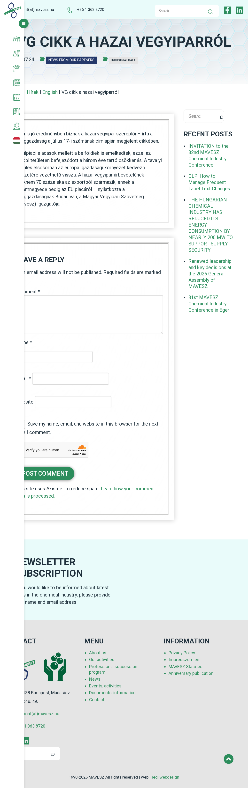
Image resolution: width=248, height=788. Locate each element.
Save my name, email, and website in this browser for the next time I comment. (87, 428)
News (95, 679)
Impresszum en (184, 659)
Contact (96, 699)
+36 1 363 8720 (90, 9)
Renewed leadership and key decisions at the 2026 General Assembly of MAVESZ (210, 273)
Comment (28, 292)
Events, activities (105, 685)
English (50, 92)
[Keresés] (218, 116)
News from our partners (71, 60)
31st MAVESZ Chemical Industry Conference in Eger (208, 304)
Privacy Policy (182, 652)
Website (24, 402)
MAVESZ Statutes (185, 666)
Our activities (101, 659)
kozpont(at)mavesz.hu (33, 9)
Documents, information (112, 692)
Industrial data (123, 60)
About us (97, 652)
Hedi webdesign (164, 777)
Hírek (33, 92)
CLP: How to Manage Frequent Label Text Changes (209, 182)
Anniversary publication (191, 673)
